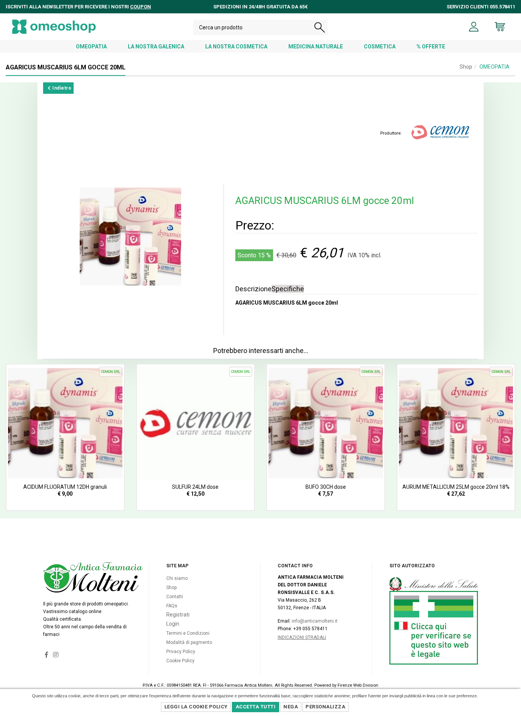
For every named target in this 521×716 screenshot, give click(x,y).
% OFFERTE (430, 46)
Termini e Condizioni (187, 633)
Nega (290, 707)
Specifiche (288, 289)
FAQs (171, 605)
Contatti (174, 596)
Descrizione (253, 289)
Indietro (61, 88)
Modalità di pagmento (189, 642)
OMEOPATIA (91, 46)
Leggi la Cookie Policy (196, 707)
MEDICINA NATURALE (315, 46)
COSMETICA (380, 46)
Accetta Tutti (256, 707)
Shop (466, 67)
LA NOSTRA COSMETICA (236, 46)
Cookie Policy (180, 660)
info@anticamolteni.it (315, 621)
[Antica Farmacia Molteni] (54, 26)
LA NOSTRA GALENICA (156, 46)
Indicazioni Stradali (302, 637)
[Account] (473, 26)
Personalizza (325, 707)
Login (172, 624)
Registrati (178, 615)
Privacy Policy (180, 651)
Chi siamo (177, 578)
